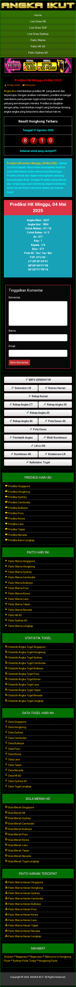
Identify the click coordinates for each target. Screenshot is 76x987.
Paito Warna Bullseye (20, 582)
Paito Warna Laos (18, 599)
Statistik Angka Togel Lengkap (26, 700)
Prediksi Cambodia (19, 502)
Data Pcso (14, 748)
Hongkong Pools (48, 960)
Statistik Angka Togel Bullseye (25, 668)
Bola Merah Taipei (18, 850)
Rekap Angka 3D (56, 404)
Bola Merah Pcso (18, 834)
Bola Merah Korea (18, 839)
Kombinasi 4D (22, 454)
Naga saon (36, 956)
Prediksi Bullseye (18, 507)
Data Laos (14, 759)
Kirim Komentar (19, 362)
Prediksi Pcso (16, 513)
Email (12, 346)
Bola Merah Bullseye (20, 829)
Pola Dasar (39, 429)
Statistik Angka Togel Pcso (23, 673)
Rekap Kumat (39, 396)
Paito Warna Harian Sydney (24, 893)
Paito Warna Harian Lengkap (24, 936)
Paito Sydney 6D (38, 52)
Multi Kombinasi (56, 437)
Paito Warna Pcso (18, 588)
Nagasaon (22, 956)
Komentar (30, 85)
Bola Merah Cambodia (21, 823)
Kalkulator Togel (39, 462)
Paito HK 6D (38, 46)
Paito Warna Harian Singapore (25, 882)
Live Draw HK (38, 21)
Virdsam (9, 956)
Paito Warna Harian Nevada (24, 931)
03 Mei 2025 (13, 85)
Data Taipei (14, 765)
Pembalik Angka (22, 437)
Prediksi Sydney (17, 497)
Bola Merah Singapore (21, 807)
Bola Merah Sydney (19, 818)
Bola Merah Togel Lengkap (23, 861)
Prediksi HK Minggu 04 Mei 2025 (38, 80)
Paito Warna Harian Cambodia (25, 898)
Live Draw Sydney (38, 34)
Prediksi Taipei (16, 529)
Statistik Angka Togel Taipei (24, 690)
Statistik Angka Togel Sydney (25, 657)
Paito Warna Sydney (20, 572)
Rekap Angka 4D (22, 421)
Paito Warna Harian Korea (23, 914)
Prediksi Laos (16, 524)
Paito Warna (38, 40)
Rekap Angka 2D (39, 412)
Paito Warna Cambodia (21, 577)
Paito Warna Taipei (19, 604)
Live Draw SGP (38, 27)
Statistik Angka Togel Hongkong (26, 652)
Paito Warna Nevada (20, 609)
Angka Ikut (10, 91)
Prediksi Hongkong (19, 491)
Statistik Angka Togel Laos (23, 684)
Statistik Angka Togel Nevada (25, 695)
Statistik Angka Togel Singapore (27, 646)
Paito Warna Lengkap (20, 626)
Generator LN (22, 388)
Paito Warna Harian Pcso (22, 909)
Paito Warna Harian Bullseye (24, 904)
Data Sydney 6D (17, 781)
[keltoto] (38, 65)
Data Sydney (15, 732)
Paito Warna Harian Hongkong (25, 887)
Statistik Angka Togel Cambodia (27, 663)
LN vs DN (39, 445)
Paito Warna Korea (19, 593)
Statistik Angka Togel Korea (24, 679)
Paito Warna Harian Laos (22, 920)
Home (38, 15)
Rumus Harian (56, 388)
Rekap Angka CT (22, 404)
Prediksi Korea (16, 518)
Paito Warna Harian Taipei (23, 925)
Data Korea (14, 754)
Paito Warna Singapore (21, 561)
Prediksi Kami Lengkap (21, 540)
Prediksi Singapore (19, 486)
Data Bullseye (16, 743)
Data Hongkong (17, 727)
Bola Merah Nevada (19, 856)
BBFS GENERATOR (39, 379)
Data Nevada (15, 770)
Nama (12, 330)
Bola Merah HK (16, 812)
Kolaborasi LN (56, 454)
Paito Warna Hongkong (21, 566)
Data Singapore (17, 721)
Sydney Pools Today (24, 960)
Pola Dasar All (56, 421)
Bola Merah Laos (18, 845)
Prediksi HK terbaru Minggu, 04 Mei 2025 (32, 163)
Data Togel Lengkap (19, 786)
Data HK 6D (14, 775)
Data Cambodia (17, 738)
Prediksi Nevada (17, 534)
